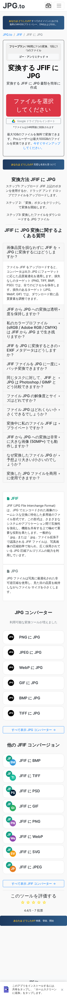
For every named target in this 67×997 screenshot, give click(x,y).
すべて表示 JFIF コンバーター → (34, 883)
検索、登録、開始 (33, 920)
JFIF (19, 34)
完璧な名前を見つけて (33, 164)
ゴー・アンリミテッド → (33, 56)
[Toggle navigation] (59, 5)
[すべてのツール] (48, 5)
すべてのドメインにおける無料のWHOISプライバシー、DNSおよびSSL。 (33, 23)
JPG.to (7, 34)
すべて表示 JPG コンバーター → (34, 730)
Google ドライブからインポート (35, 121)
